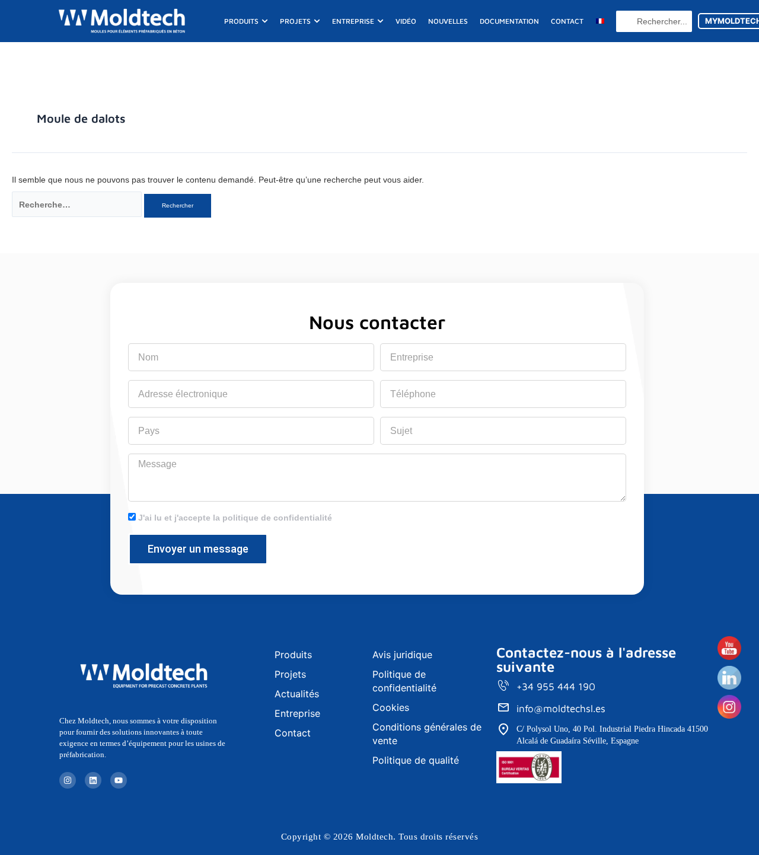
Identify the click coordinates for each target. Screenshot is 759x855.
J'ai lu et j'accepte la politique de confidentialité (235, 517)
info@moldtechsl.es (560, 708)
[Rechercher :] (77, 204)
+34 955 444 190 (555, 687)
